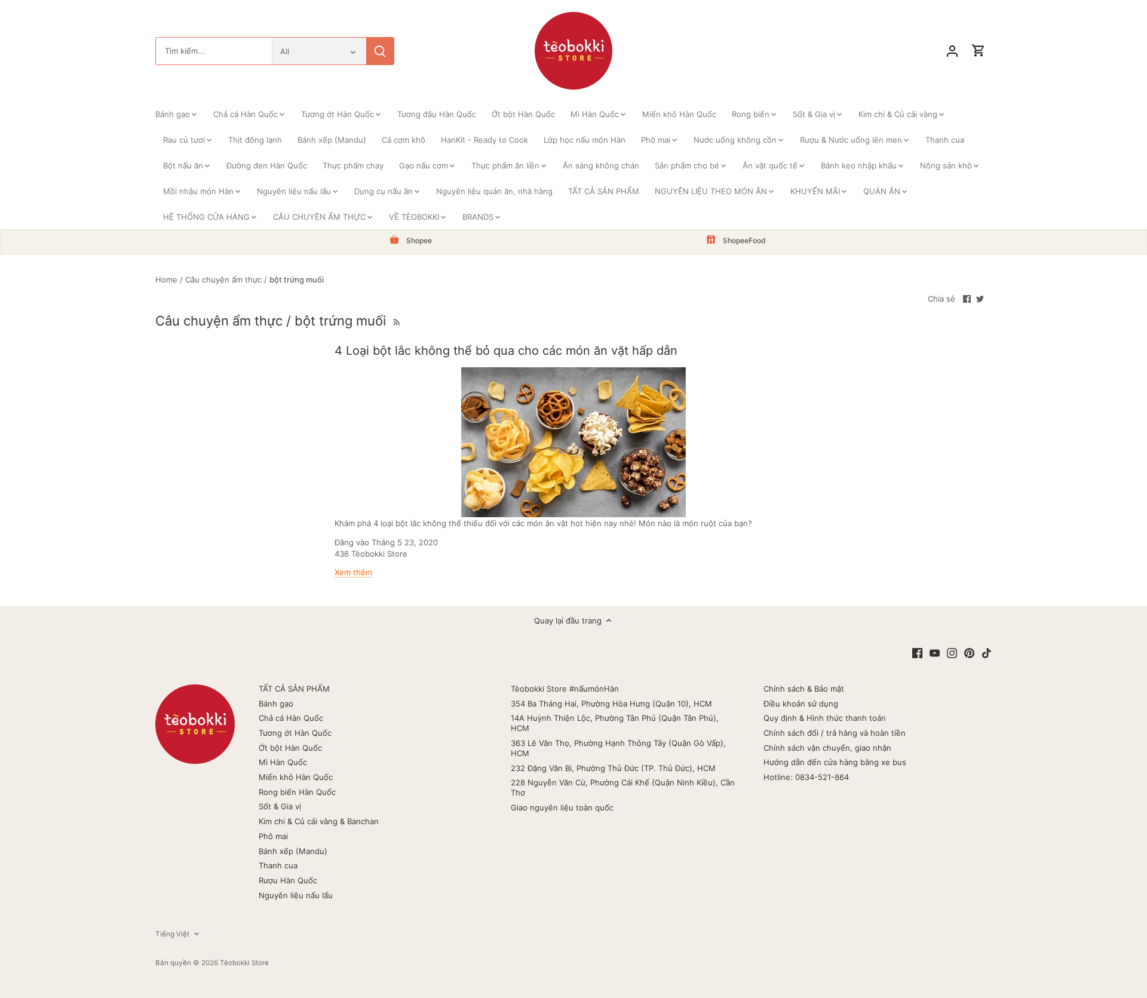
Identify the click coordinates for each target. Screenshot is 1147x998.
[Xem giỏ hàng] (978, 51)
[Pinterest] (969, 652)
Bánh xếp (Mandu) (293, 851)
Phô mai (273, 836)
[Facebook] (917, 652)
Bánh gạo (276, 703)
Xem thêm (353, 572)
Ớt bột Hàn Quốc (290, 748)
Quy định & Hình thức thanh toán (824, 718)
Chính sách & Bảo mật (803, 688)
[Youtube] (935, 652)
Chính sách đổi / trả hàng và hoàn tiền (834, 733)
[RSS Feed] (395, 320)
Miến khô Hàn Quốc (296, 777)
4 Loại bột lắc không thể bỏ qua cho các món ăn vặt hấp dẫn (506, 350)
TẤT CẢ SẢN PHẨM (294, 688)
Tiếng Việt (172, 934)
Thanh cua (278, 865)
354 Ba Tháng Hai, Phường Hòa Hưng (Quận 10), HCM (611, 703)
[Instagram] (952, 652)
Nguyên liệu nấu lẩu (296, 895)
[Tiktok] (987, 652)
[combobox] (214, 51)
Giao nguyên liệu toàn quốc (562, 807)
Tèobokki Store (244, 963)
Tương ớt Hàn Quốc (295, 733)
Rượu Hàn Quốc (288, 880)
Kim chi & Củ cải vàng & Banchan (319, 821)
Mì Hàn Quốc (283, 762)
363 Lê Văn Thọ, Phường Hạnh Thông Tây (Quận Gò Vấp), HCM (618, 748)
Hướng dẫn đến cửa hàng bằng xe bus (834, 762)
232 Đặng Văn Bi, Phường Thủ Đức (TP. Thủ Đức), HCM (613, 768)
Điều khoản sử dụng (800, 703)
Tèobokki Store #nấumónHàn (565, 688)
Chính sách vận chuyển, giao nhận (827, 748)
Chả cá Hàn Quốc (291, 718)
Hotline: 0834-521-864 (806, 777)
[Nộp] (380, 51)
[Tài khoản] (952, 51)
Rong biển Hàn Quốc (297, 792)
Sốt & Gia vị (280, 806)
